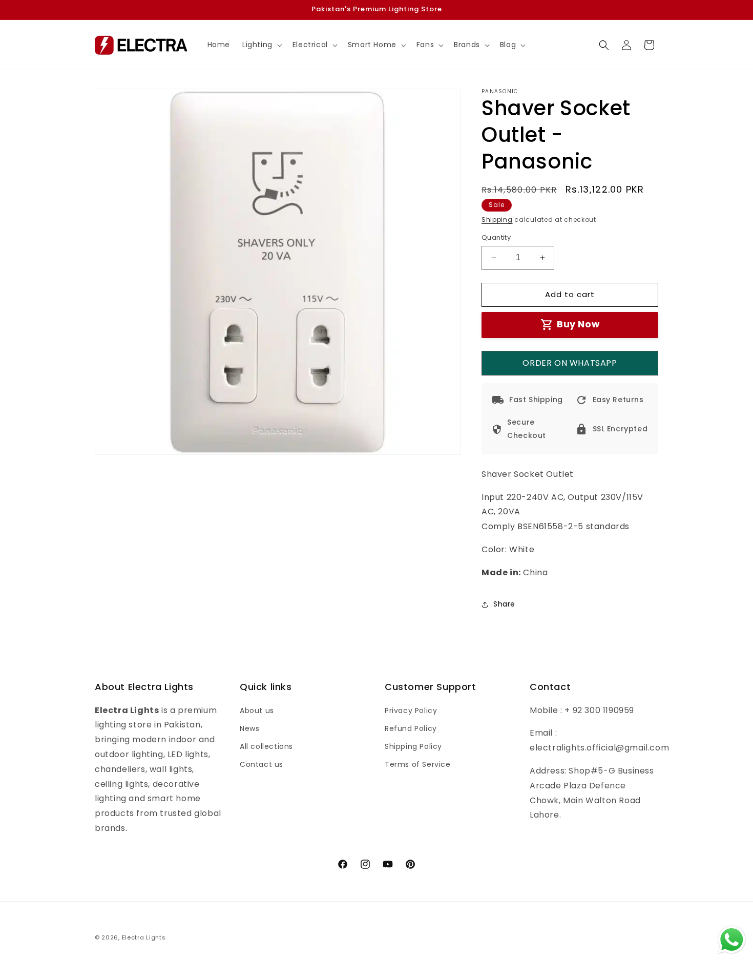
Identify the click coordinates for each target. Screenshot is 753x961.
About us (257, 710)
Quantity (496, 237)
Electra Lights (144, 937)
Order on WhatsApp (569, 363)
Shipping (497, 219)
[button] (261, 44)
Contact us (261, 764)
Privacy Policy (411, 710)
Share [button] (504, 604)
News (249, 728)
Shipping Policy (413, 746)
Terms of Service (418, 764)
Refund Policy (411, 728)
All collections (266, 746)
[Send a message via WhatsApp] (732, 940)
